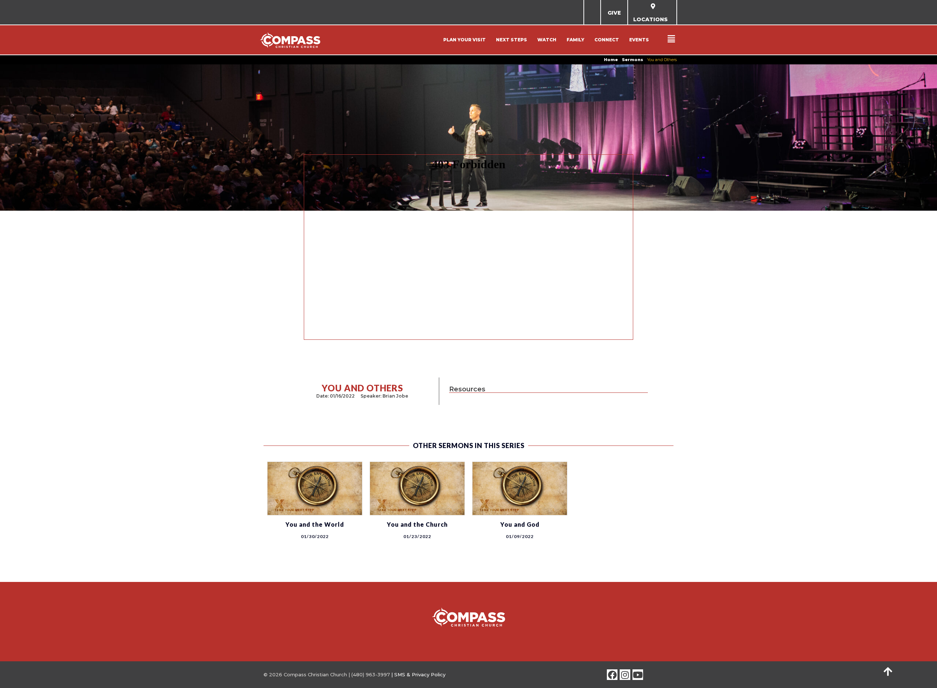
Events (639, 39)
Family (575, 39)
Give (614, 13)
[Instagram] (625, 674)
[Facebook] (612, 674)
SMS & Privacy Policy (419, 674)
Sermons (632, 59)
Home (611, 59)
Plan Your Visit (464, 39)
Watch (546, 39)
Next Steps (511, 39)
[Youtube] (637, 674)
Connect (606, 39)
